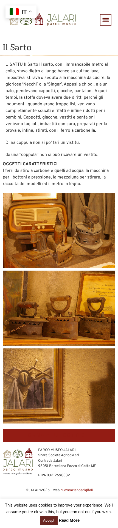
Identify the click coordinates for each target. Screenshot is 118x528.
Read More (69, 520)
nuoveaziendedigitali (76, 490)
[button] (105, 20)
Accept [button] (48, 520)
